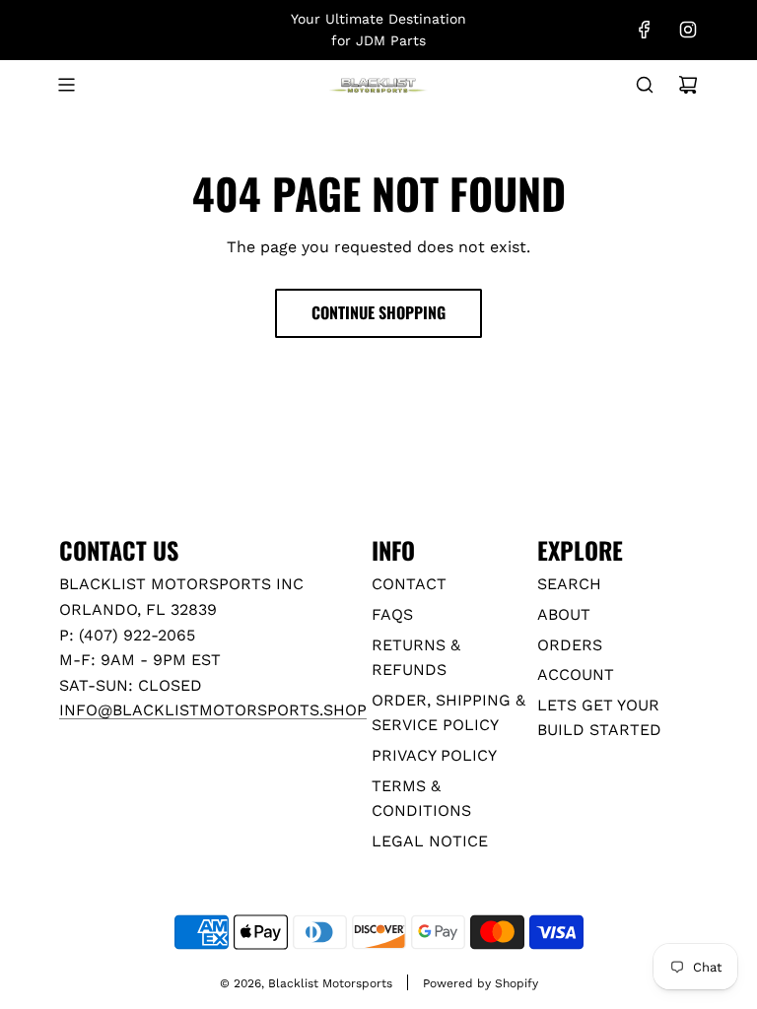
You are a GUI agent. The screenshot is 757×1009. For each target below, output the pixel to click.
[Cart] (688, 84)
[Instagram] (688, 29)
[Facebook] (644, 29)
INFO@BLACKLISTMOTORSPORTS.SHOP (213, 710)
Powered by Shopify (480, 983)
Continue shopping (378, 312)
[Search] (644, 84)
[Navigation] (66, 84)
